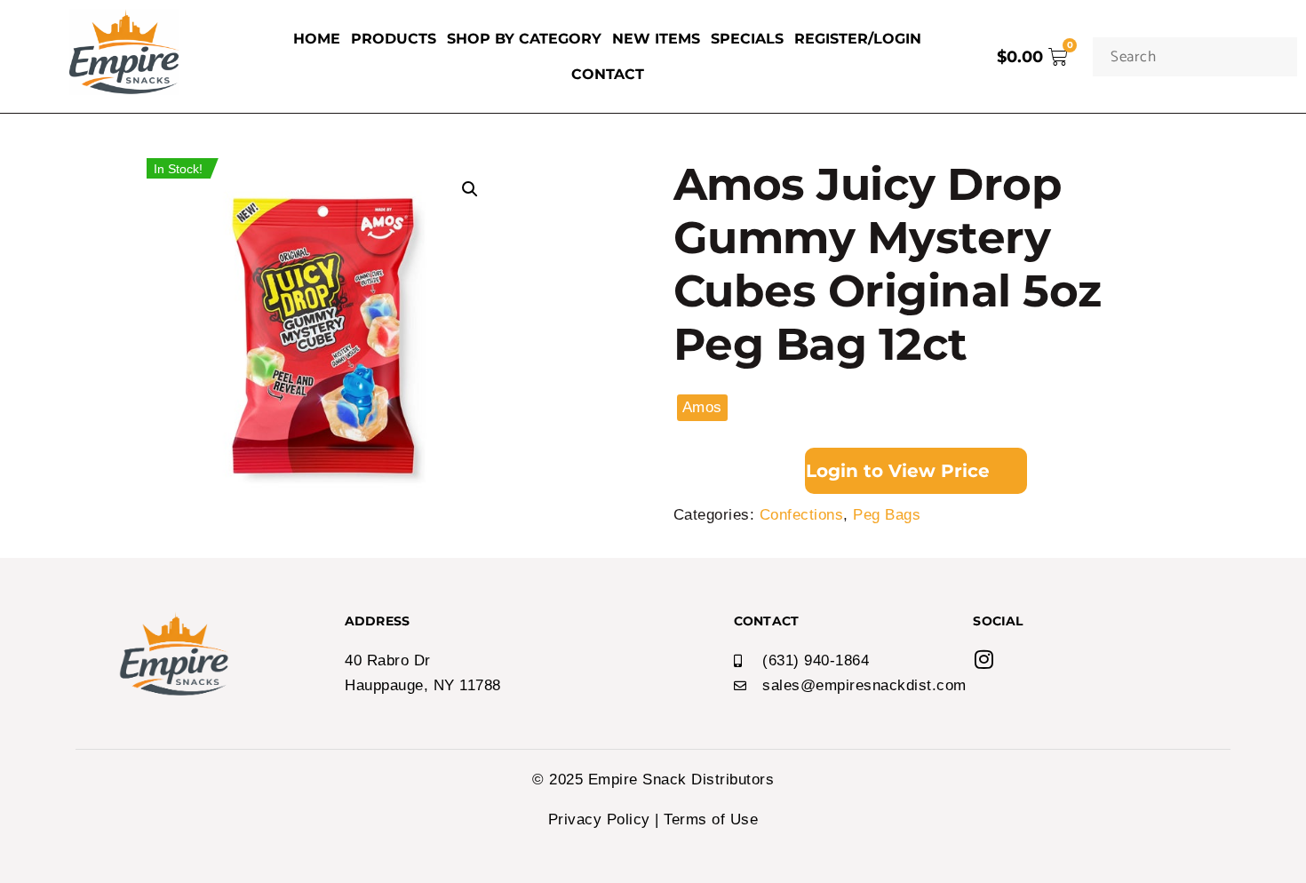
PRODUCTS (393, 38)
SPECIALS (747, 38)
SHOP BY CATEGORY (524, 38)
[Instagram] (983, 659)
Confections (802, 514)
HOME (316, 38)
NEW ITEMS (656, 38)
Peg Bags (886, 514)
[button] (470, 189)
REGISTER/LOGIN (857, 38)
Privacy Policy (599, 819)
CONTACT (607, 74)
